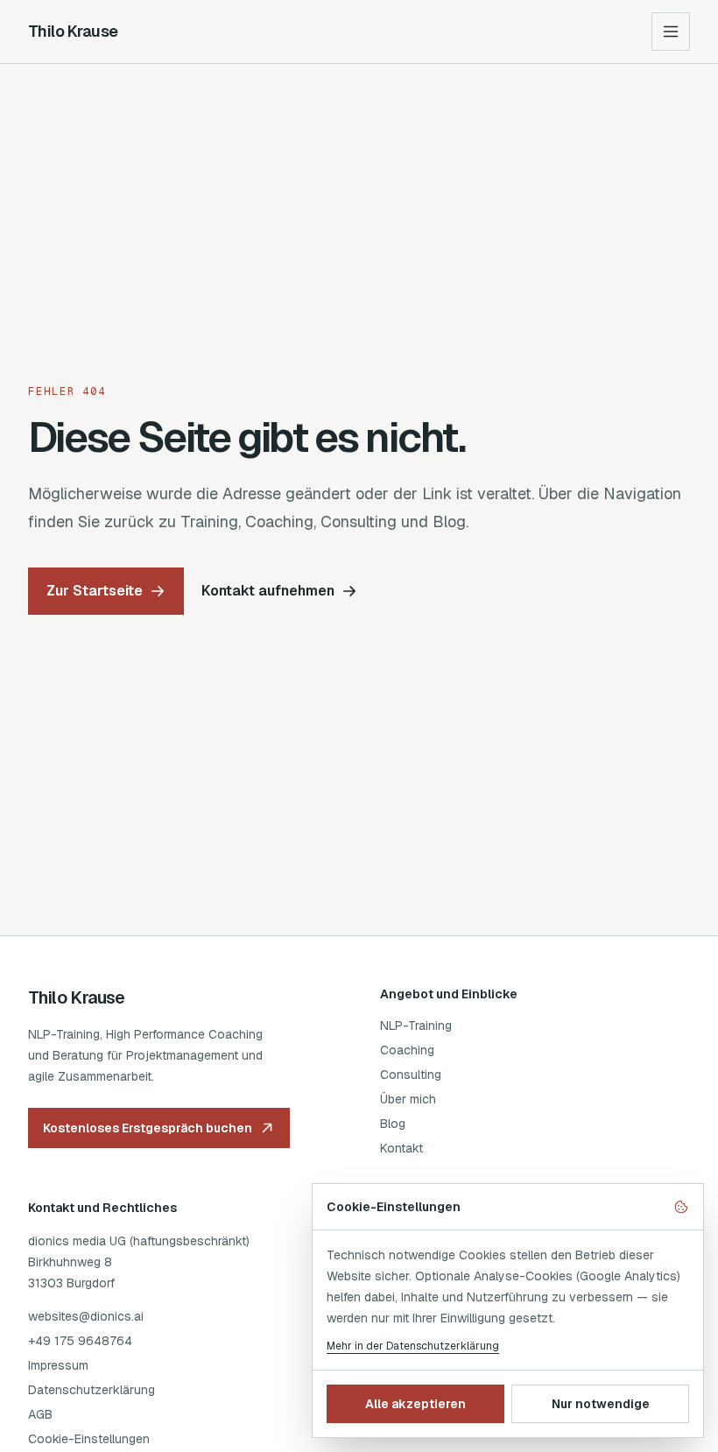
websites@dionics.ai (86, 1316)
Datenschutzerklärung (91, 1390)
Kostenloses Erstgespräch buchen (147, 1128)
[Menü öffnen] (670, 31)
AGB (40, 1414)
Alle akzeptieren (415, 1404)
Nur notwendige (601, 1404)
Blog (392, 1123)
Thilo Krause (73, 31)
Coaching (407, 1050)
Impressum (58, 1365)
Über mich (408, 1099)
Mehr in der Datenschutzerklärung (413, 1346)
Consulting (410, 1074)
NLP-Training (416, 1025)
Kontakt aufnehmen (267, 591)
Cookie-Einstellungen (89, 1439)
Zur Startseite (94, 591)
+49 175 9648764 (80, 1341)
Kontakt (401, 1148)
